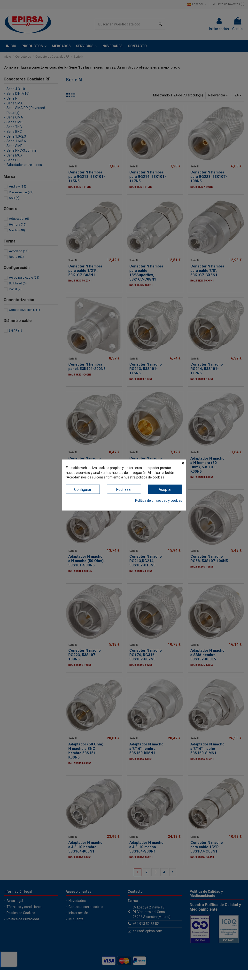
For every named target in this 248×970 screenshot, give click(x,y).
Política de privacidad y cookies (158, 500)
